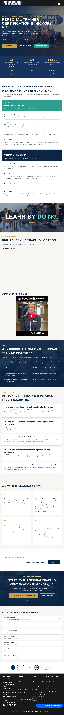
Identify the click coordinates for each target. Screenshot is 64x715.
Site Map (35, 689)
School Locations (23, 689)
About (20, 681)
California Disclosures (38, 681)
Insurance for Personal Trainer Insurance (25, 696)
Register (9, 45)
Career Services (51, 681)
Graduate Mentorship (24, 699)
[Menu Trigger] (59, 3)
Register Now (47, 595)
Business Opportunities (50, 685)
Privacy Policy (36, 684)
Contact (20, 684)
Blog (19, 687)
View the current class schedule (35, 144)
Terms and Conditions (39, 687)
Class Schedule (41, 45)
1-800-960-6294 (28, 41)
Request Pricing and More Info (23, 595)
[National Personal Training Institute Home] (12, 3)
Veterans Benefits (52, 691)
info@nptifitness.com (9, 557)
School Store (22, 692)
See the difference (50, 357)
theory (13, 117)
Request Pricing (25, 46)
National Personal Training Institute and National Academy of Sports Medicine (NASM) (38, 696)
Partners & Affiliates (52, 689)
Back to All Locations (35, 562)
